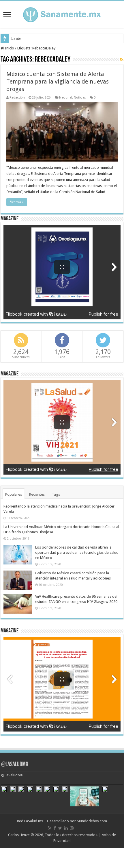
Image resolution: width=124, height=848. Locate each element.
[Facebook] (55, 828)
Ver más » (17, 202)
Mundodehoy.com (92, 821)
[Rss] (50, 828)
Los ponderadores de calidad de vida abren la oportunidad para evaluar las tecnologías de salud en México (77, 552)
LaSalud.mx (33, 821)
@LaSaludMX (14, 764)
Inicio (9, 48)
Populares (13, 494)
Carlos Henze (19, 835)
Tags (56, 494)
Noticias (80, 97)
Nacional (65, 97)
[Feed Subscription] (121, 60)
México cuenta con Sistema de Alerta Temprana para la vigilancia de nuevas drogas (57, 81)
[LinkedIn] (66, 828)
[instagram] (71, 828)
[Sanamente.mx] (62, 14)
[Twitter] (60, 828)
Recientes (37, 494)
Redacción (17, 97)
